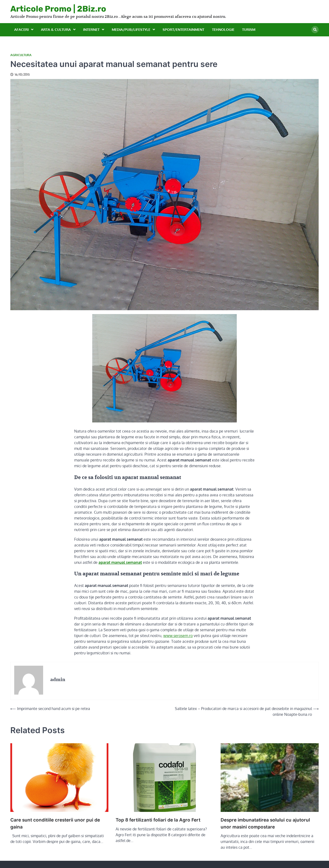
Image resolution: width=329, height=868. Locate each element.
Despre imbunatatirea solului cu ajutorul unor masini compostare (265, 823)
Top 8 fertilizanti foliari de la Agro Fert (158, 820)
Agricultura (21, 55)
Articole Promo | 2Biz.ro (58, 8)
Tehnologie (223, 29)
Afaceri (21, 29)
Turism (248, 29)
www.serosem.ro (178, 635)
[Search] (315, 29)
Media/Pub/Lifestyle (131, 29)
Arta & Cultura (56, 29)
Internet (91, 29)
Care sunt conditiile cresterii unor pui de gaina (55, 823)
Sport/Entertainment (183, 29)
